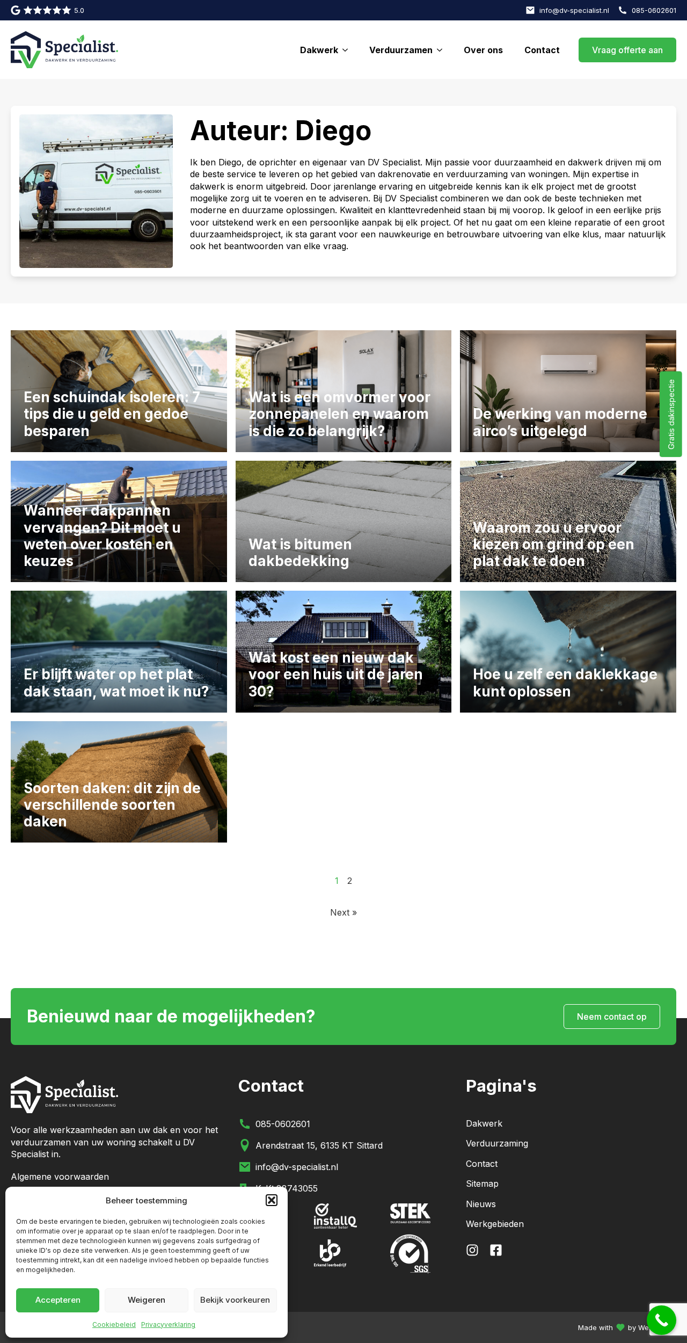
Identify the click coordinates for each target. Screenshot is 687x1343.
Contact (542, 50)
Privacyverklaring (168, 1324)
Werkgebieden (495, 1223)
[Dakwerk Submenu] (348, 50)
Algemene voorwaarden (60, 1176)
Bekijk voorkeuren (235, 1300)
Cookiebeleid (114, 1324)
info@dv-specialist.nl (296, 1166)
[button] (271, 1200)
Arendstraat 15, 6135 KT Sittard (319, 1145)
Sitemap (482, 1183)
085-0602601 (282, 1124)
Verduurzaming (497, 1143)
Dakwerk (319, 50)
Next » (343, 912)
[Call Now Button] (661, 1320)
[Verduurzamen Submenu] (443, 50)
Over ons (483, 50)
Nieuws (481, 1204)
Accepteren (58, 1300)
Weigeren (146, 1300)
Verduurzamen (401, 50)
